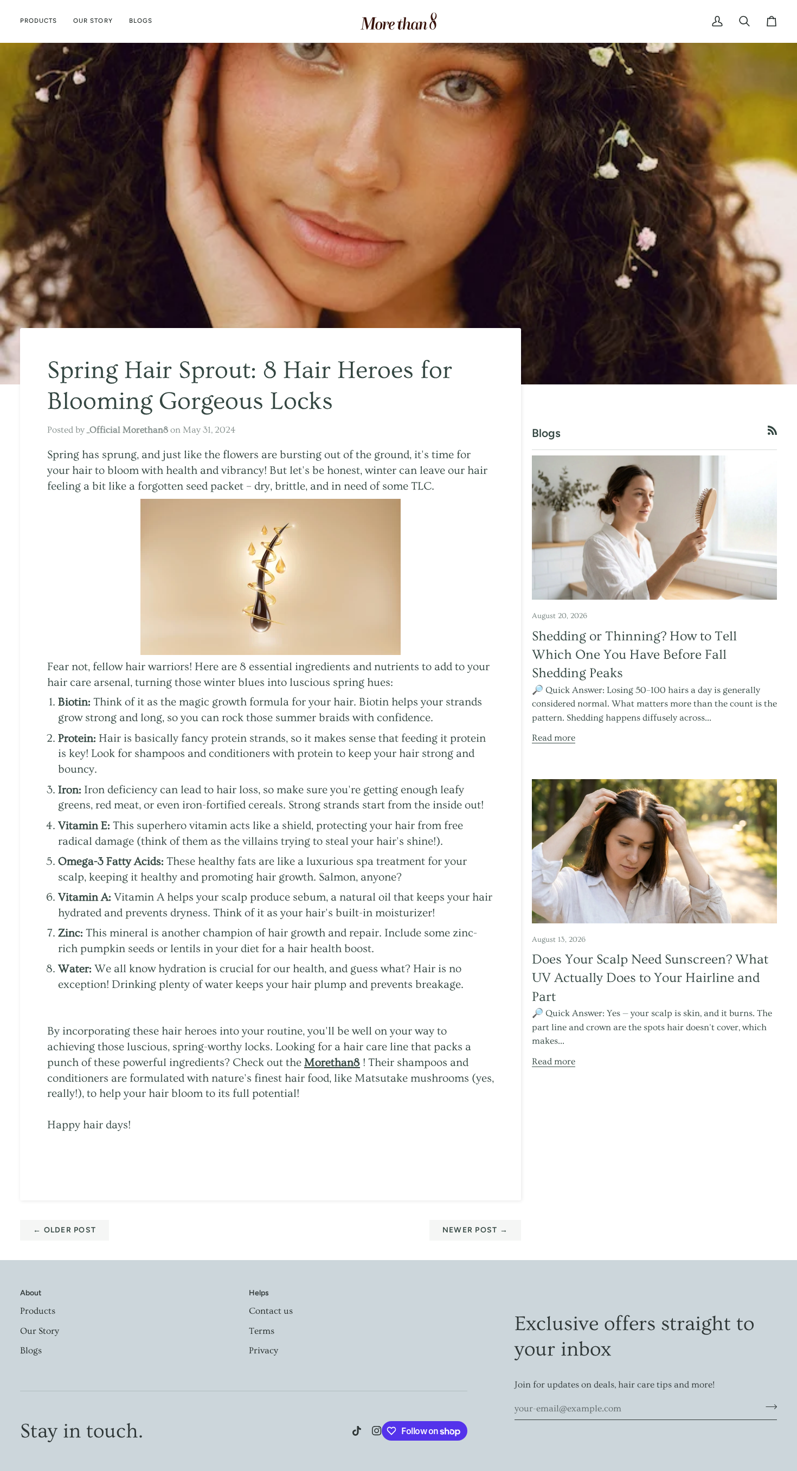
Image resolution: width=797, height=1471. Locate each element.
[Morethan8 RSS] (772, 430)
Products (37, 1311)
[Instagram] (377, 1431)
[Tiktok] (356, 1431)
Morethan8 (332, 1062)
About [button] (31, 1292)
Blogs (31, 1350)
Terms (261, 1331)
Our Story (39, 1331)
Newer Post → (475, 1230)
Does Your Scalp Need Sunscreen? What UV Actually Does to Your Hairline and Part (650, 978)
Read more (553, 738)
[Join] (768, 1407)
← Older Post (64, 1230)
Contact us (271, 1311)
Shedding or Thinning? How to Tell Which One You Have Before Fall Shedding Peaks (634, 655)
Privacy (263, 1350)
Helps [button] (259, 1292)
